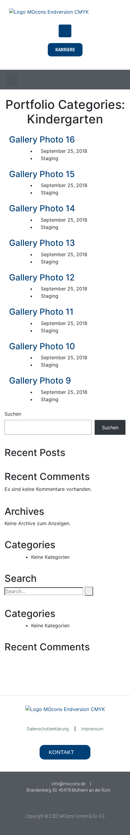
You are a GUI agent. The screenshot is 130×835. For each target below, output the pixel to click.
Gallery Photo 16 (42, 139)
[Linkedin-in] (65, 803)
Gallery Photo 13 (42, 243)
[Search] (89, 591)
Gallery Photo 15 (42, 174)
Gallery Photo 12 (42, 277)
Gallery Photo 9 (40, 380)
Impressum (92, 728)
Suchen (13, 414)
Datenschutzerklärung (48, 728)
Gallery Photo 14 (42, 208)
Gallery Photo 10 (42, 346)
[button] (12, 79)
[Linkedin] (65, 31)
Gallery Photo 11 (41, 312)
